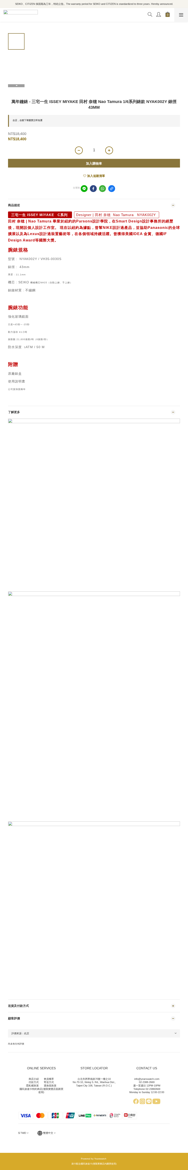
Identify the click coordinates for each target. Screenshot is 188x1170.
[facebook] (93, 188)
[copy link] (111, 188)
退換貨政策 (50, 1085)
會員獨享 (49, 1079)
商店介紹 (34, 1079)
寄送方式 (49, 1082)
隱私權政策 (32, 1085)
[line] (84, 188)
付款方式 (34, 1082)
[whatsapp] (102, 188)
